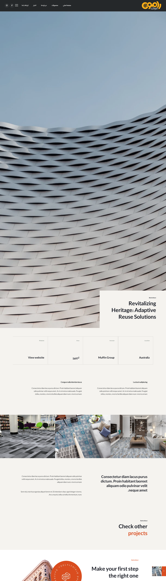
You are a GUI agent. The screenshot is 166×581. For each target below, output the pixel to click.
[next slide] (164, 436)
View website (36, 358)
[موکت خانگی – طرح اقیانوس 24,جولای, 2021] (164, 571)
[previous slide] (2, 436)
